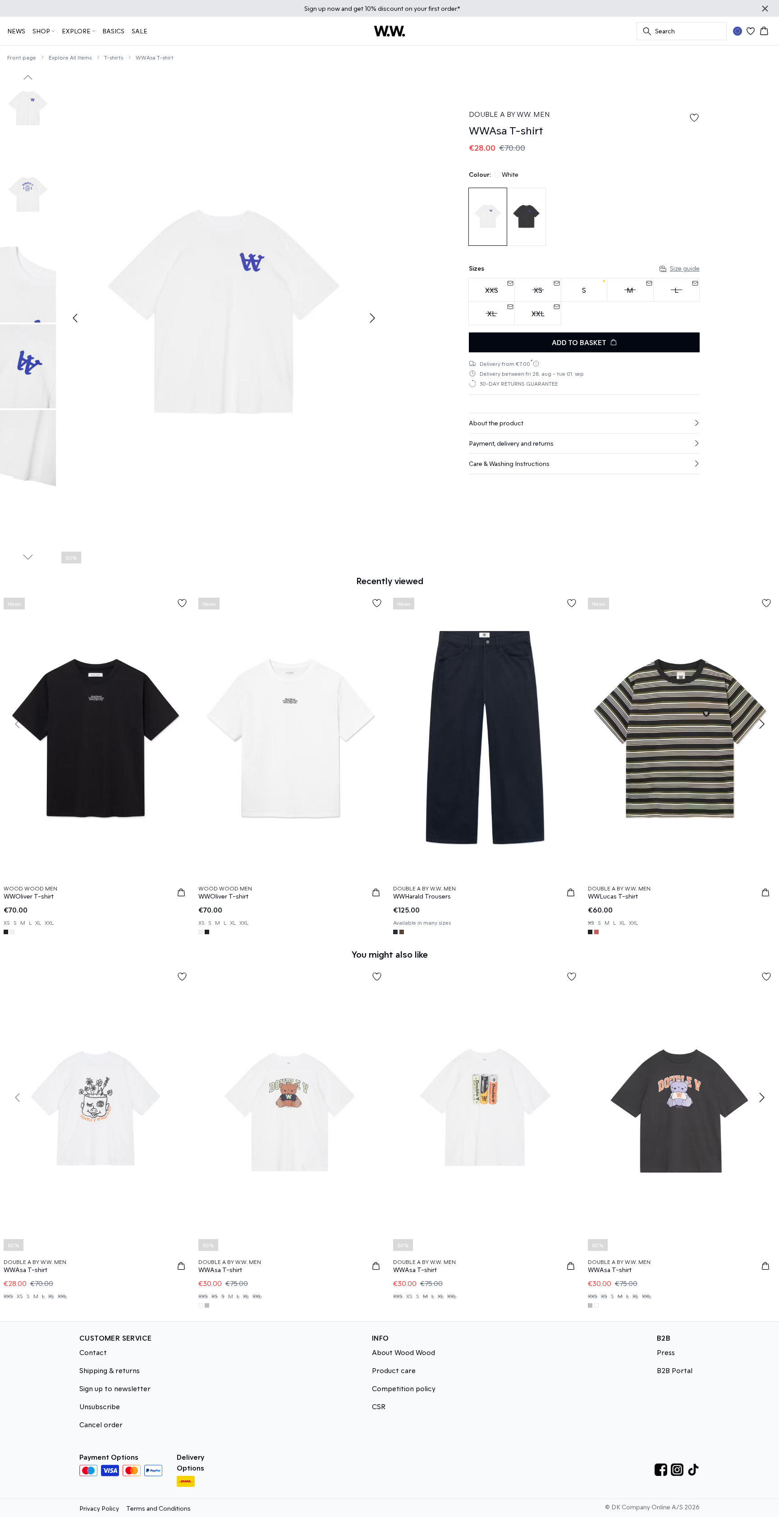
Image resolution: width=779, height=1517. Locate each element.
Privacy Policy (99, 1508)
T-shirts (113, 57)
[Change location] (737, 31)
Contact (93, 1352)
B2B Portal (674, 1370)
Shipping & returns (109, 1370)
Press (666, 1352)
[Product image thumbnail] (28, 109)
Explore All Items (70, 57)
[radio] (584, 289)
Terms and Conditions (158, 1508)
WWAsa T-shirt (155, 57)
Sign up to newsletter (115, 1388)
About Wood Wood (403, 1352)
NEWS (16, 31)
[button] (584, 423)
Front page (21, 57)
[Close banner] (765, 8)
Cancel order (101, 1424)
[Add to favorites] (694, 118)
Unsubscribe (99, 1406)
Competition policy (403, 1388)
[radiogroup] (584, 301)
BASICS (113, 31)
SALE (139, 31)
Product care (394, 1370)
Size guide (685, 268)
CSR (378, 1406)
